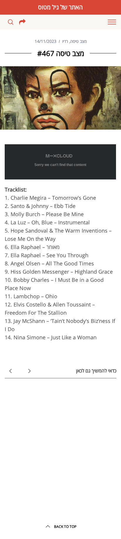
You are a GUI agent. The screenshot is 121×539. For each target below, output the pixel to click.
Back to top (65, 526)
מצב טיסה (78, 41)
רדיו (65, 41)
